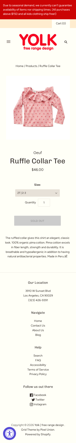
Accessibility (38, 365)
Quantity (30, 202)
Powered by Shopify (37, 434)
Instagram (39, 404)
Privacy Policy (38, 374)
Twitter (40, 399)
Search (38, 355)
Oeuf (37, 152)
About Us (38, 330)
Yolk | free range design (49, 425)
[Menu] (8, 41)
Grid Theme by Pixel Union (37, 429)
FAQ (38, 360)
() (61, 23)
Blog (38, 335)
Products (31, 66)
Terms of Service (38, 369)
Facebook (39, 395)
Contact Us (38, 325)
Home (20, 66)
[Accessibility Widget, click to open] (9, 433)
